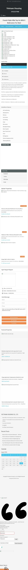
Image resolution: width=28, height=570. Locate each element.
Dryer (4, 122)
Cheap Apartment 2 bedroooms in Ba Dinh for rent (13, 377)
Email (5, 182)
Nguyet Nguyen (3, 565)
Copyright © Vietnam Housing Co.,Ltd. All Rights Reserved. (14, 476)
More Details (3, 212)
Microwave (5, 124)
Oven (4, 133)
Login (16, 539)
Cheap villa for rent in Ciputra (8, 259)
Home (2, 26)
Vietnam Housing (14, 8)
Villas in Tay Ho (18, 26)
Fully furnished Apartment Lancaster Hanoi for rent (13, 402)
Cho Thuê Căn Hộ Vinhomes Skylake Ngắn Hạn (11, 438)
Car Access (5, 117)
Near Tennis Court (7, 131)
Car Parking (5, 119)
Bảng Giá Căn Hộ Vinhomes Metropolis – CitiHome (11, 434)
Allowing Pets (6, 112)
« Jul (2, 469)
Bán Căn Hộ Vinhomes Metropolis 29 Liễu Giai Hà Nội (12, 440)
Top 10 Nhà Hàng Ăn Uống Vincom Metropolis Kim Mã (12, 442)
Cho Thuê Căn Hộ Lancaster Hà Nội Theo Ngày (11, 444)
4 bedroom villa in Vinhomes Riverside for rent (11, 234)
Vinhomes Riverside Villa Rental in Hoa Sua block (11, 208)
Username (2, 531)
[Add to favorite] (2, 33)
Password (2, 535)
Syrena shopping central (8, 138)
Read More (20, 379)
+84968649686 (11, 293)
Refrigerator (5, 136)
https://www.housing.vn (8, 427)
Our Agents (4, 425)
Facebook (6, 173)
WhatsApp (6, 179)
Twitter (5, 176)
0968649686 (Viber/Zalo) (11, 290)
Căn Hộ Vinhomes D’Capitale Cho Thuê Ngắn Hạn (11, 436)
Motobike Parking (6, 126)
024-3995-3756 (9, 288)
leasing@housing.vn (16, 1)
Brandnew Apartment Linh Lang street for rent (12, 351)
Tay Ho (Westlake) (9, 26)
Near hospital (6, 129)
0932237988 (15, 11)
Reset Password (18, 543)
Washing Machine (6, 140)
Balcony (4, 115)
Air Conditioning (6, 110)
